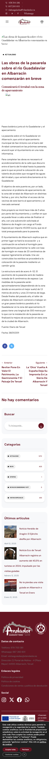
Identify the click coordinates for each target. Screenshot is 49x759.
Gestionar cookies (12, 754)
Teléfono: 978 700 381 (12, 647)
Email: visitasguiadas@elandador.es (19, 656)
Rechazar (25, 749)
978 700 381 (14, 3)
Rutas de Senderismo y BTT (19, 487)
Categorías (12, 444)
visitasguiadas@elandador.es (21, 10)
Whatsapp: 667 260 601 (13, 651)
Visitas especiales (16, 498)
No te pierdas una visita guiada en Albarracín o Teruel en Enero (31, 587)
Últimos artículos (16, 518)
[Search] (41, 426)
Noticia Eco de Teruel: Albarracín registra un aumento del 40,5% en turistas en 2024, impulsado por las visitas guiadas (23, 561)
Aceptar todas (10, 749)
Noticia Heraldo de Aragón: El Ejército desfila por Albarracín (30, 533)
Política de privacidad (12, 677)
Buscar (9, 414)
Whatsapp (29, 13)
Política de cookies (10, 681)
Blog (11, 466)
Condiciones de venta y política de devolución (24, 685)
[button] (42, 21)
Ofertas (13, 477)
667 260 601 (14, 6)
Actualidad (10, 54)
